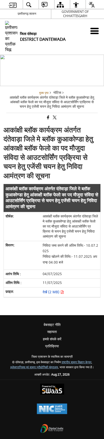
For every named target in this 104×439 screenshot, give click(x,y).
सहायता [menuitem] (52, 332)
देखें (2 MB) (51, 292)
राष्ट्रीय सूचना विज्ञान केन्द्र (76, 362)
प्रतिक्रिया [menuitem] (52, 346)
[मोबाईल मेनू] (94, 30)
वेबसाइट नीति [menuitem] (52, 324)
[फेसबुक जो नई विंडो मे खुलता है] (47, 118)
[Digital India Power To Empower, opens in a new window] (52, 429)
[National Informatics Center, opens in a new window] (52, 409)
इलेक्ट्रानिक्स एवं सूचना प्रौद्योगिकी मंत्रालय (34, 367)
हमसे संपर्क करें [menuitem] (52, 339)
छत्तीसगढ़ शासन (27, 13)
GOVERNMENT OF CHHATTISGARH (75, 13)
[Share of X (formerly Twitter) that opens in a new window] (54, 118)
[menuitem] (12, 4)
